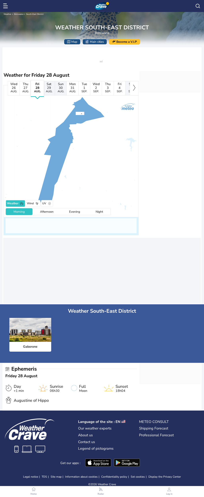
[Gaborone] (76, 113)
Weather (7, 14)
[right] (134, 88)
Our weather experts (95, 428)
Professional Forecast (156, 435)
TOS (44, 477)
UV (44, 203)
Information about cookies (81, 477)
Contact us (86, 441)
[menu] (6, 6)
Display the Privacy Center (164, 476)
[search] (198, 6)
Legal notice (30, 477)
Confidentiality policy (114, 477)
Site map (56, 477)
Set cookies (138, 476)
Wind (30, 203)
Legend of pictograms (96, 448)
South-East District (35, 14)
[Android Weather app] (127, 463)
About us (85, 435)
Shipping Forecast (153, 428)
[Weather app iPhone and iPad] (98, 463)
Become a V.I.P (126, 42)
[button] (76, 113)
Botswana (18, 14)
